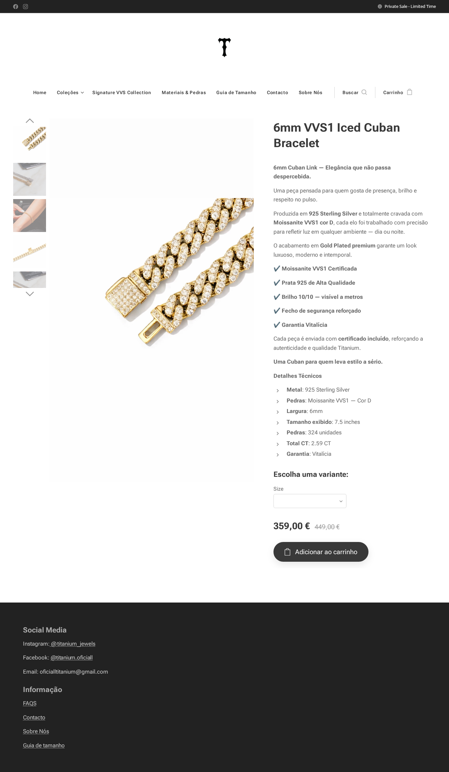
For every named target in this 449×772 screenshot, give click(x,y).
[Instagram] (25, 6)
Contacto (34, 717)
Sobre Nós (36, 731)
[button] (354, 92)
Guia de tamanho (44, 745)
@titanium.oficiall (72, 657)
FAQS (29, 703)
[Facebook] (16, 6)
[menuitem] (42, 92)
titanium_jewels (73, 643)
